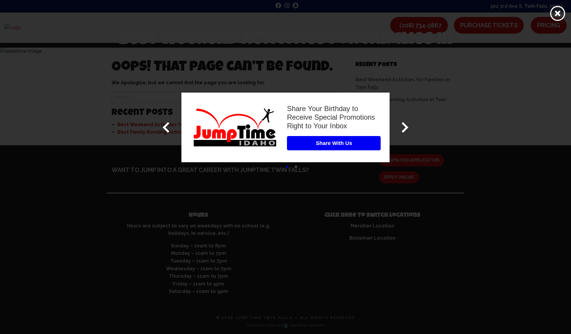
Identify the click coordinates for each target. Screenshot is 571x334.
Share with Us (334, 143)
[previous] (166, 127)
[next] (405, 127)
